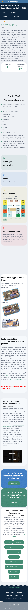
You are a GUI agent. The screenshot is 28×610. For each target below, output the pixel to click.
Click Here (14, 483)
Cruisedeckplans (13, 2)
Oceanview (19, 25)
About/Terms (10, 592)
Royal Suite (14, 576)
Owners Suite (14, 571)
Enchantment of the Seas (8, 25)
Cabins (5, 16)
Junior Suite (14, 557)
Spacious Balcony (14, 552)
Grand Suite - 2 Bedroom (14, 567)
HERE (7, 375)
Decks (13, 12)
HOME (2, 24)
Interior (8, 542)
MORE (16, 16)
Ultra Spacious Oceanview (14, 547)
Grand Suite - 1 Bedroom (14, 562)
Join (22, 595)
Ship (4, 12)
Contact (19, 592)
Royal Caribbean (9, 24)
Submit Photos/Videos (11, 595)
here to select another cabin (18, 379)
